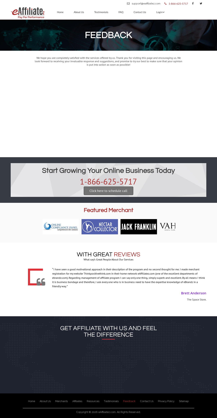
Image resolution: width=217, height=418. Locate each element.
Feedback (129, 401)
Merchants (61, 401)
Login (159, 12)
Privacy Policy (166, 401)
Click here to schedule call (108, 191)
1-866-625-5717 (108, 181)
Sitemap (184, 401)
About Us (79, 12)
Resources (93, 401)
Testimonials (101, 12)
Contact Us (140, 12)
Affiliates (77, 401)
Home (60, 12)
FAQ (121, 12)
